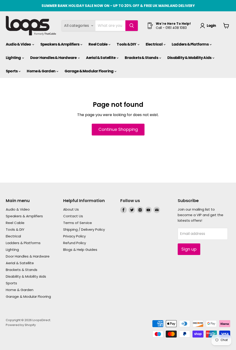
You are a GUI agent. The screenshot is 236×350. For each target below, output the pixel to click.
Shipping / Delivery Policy (84, 229)
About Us (71, 209)
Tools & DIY (127, 44)
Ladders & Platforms (190, 44)
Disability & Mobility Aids (189, 57)
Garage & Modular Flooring (89, 71)
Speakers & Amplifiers (60, 44)
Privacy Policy (74, 236)
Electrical (154, 44)
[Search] (131, 25)
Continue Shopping (118, 129)
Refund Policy (74, 242)
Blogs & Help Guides (80, 249)
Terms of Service (77, 222)
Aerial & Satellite (101, 57)
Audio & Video (19, 44)
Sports (12, 71)
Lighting (13, 57)
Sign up (189, 249)
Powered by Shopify (21, 325)
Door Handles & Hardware (53, 57)
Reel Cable (98, 44)
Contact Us (73, 216)
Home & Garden (41, 71)
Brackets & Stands (142, 57)
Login (211, 25)
